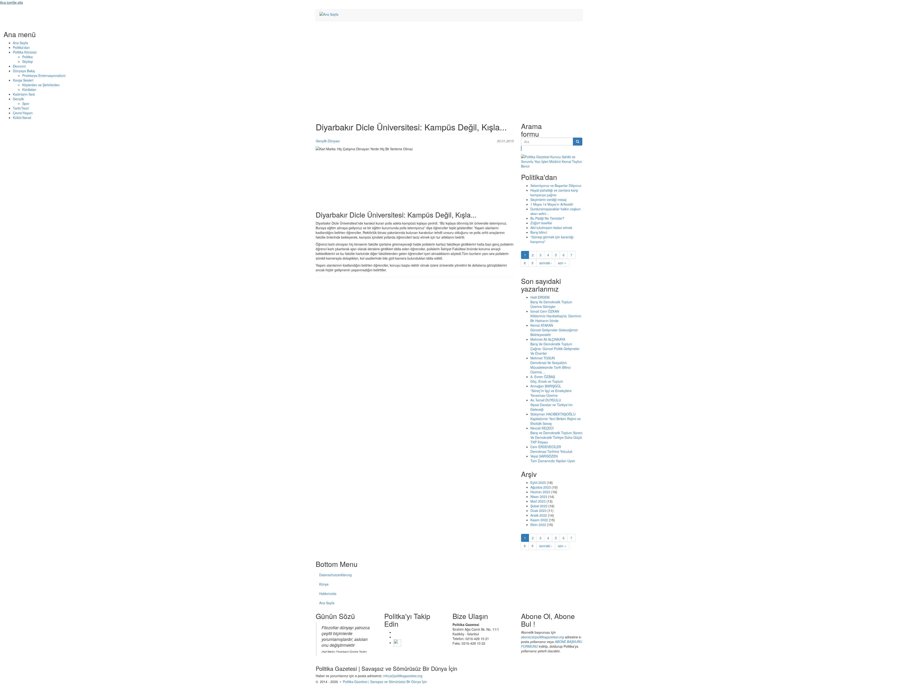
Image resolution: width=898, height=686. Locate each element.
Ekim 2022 (538, 524)
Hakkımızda (327, 593)
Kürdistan (29, 89)
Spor (25, 103)
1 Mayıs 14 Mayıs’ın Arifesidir (551, 204)
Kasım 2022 (539, 520)
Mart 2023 (538, 501)
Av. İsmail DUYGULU (545, 400)
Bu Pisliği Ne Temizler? (547, 218)
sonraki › (545, 263)
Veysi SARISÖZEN (544, 456)
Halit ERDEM (540, 297)
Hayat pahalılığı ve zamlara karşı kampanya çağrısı (554, 192)
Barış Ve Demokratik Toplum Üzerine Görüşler (551, 304)
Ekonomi (19, 66)
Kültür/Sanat (22, 117)
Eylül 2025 (538, 482)
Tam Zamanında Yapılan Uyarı (552, 460)
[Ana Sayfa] (330, 14)
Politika (27, 56)
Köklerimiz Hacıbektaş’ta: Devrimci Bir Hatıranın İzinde (555, 318)
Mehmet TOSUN (542, 358)
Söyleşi (27, 61)
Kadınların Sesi (24, 94)
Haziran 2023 (540, 491)
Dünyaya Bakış (24, 70)
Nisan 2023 (538, 496)
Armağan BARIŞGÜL (545, 386)
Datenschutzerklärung (335, 574)
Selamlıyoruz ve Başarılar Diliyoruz (555, 185)
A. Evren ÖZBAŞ (542, 376)
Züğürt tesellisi (541, 223)
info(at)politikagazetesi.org (402, 675)
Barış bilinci (538, 232)
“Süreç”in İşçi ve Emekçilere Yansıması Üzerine (551, 393)
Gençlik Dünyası (328, 141)
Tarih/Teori (21, 108)
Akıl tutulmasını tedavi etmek (551, 227)
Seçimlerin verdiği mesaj (548, 199)
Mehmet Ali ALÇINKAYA (547, 339)
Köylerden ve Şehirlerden (41, 84)
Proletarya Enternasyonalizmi (43, 75)
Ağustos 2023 (540, 487)
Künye (324, 584)
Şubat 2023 (538, 506)
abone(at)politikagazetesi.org (542, 637)
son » (562, 263)
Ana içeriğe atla (11, 2)
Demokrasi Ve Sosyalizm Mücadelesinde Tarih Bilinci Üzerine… (550, 367)
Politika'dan (21, 47)
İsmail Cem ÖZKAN (544, 311)
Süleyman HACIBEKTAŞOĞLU (553, 414)
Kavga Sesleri (23, 80)
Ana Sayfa (20, 42)
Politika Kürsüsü (24, 52)
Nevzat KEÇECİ (542, 428)
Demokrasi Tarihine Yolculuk (551, 451)
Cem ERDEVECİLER (545, 446)
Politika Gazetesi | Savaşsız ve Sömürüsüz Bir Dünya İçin (385, 681)
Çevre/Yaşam (23, 113)
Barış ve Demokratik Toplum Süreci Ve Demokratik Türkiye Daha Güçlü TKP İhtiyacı (556, 437)
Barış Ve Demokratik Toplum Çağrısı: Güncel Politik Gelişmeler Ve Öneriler (554, 349)
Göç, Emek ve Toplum (546, 381)
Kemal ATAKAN (541, 325)
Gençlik (18, 98)
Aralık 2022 (538, 515)
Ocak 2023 (538, 510)
